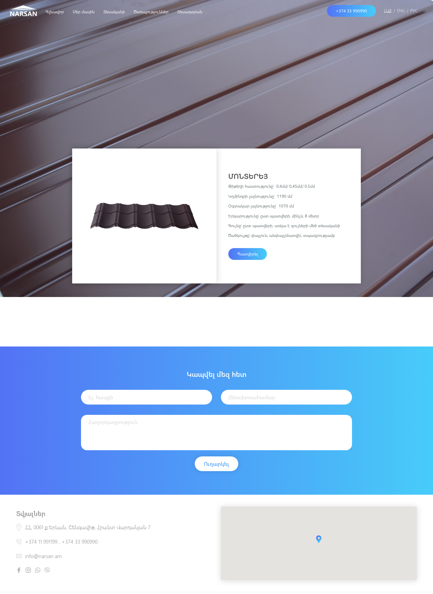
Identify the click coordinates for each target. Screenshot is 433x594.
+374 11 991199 (41, 541)
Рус (414, 10)
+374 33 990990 (79, 541)
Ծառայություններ (151, 11)
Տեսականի (114, 11)
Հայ (387, 10)
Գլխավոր (55, 11)
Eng (401, 10)
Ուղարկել (216, 463)
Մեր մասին (84, 11)
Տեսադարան (189, 11)
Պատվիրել (247, 254)
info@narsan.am (43, 556)
